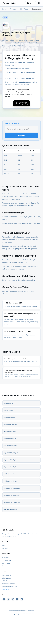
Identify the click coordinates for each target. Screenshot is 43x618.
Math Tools (24, 9)
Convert (21, 135)
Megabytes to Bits (10, 509)
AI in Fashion (6, 578)
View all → (5, 589)
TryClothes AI (6, 560)
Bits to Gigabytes (10, 431)
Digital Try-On (7, 575)
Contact (5, 548)
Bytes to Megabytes (11, 453)
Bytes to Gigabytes (10, 460)
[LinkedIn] (17, 599)
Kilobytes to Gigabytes (12, 495)
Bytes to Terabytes (10, 467)
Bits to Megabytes (10, 424)
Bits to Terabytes (10, 438)
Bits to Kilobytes (9, 417)
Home (4, 9)
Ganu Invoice (6, 566)
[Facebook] (4, 599)
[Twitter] (8, 599)
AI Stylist (5, 581)
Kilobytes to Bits (9, 474)
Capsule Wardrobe (8, 584)
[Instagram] (12, 599)
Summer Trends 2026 (9, 586)
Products (13, 9)
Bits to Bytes (8, 403)
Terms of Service (27, 614)
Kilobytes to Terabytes (12, 502)
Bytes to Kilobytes (10, 446)
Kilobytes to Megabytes (12, 488)
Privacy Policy (14, 614)
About (4, 545)
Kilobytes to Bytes (10, 481)
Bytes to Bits (8, 410)
